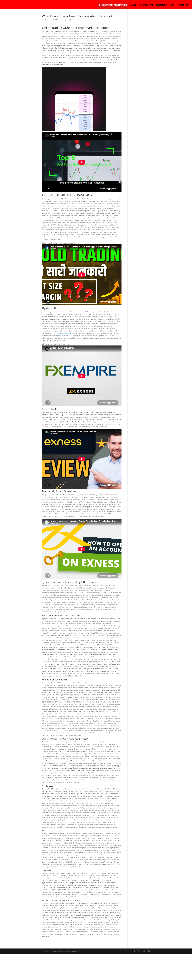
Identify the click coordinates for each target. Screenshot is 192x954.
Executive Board (146, 5)
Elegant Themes (56, 951)
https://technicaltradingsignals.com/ (64, 333)
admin (46, 20)
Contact (180, 5)
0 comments (75, 20)
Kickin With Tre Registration (113, 5)
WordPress (75, 951)
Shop (172, 5)
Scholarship (161, 5)
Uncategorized (65, 20)
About (133, 5)
